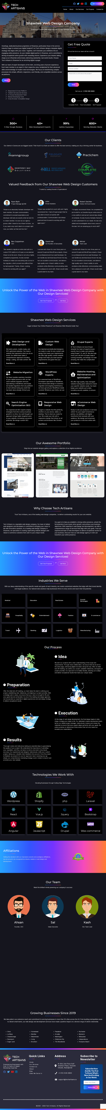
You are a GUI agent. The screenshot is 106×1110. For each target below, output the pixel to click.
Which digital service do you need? (48, 971)
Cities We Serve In (35, 1073)
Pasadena (58, 1031)
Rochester (82, 1031)
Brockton (34, 1042)
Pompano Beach (84, 1042)
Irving (33, 1039)
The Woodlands (60, 1042)
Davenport (10, 1039)
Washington (58, 1036)
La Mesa (10, 1034)
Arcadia (57, 1034)
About (71, 9)
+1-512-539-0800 (18, 982)
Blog (30, 1071)
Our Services (80, 9)
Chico (9, 1031)
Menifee (33, 1034)
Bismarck (82, 1034)
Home (65, 9)
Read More (10, 363)
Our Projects (90, 9)
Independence (83, 1039)
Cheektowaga (11, 1036)
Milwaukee (82, 1036)
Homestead (34, 1031)
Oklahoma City (59, 1039)
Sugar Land (11, 1042)
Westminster (35, 1036)
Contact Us (99, 9)
